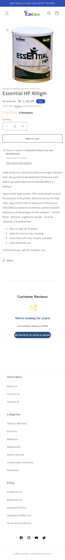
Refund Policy (14, 499)
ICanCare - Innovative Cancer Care (36, 553)
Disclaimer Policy (16, 507)
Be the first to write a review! (32, 335)
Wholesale (13, 470)
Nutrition (12, 431)
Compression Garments (20, 462)
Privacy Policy (14, 491)
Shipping (17, 106)
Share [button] (10, 260)
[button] (7, 13)
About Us (12, 386)
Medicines (12, 439)
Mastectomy (13, 446)
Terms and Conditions (19, 523)
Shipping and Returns (19, 515)
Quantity (7, 119)
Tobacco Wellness (17, 423)
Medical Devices (15, 454)
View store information (19, 162)
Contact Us (13, 401)
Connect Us (13, 393)
